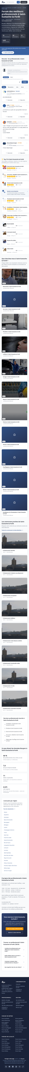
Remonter (10, 100)
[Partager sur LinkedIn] (12, 1066)
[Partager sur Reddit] (16, 1066)
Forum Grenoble (19, 1049)
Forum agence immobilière (5, 1023)
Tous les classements (8, 809)
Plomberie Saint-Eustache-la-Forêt (14, 728)
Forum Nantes (5, 1045)
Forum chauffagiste (6, 1028)
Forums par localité (8, 1036)
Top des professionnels (7, 1005)
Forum (3, 19)
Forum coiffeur (5, 1026)
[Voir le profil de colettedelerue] (4, 91)
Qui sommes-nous (20, 1000)
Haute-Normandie (9, 19)
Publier (25, 82)
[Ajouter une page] (18, 2)
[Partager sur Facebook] (9, 1066)
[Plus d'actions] (27, 91)
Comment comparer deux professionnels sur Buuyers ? (12, 962)
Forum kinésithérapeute (21, 1028)
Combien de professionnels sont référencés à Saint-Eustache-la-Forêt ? (12, 950)
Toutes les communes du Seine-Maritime (11, 530)
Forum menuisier (19, 1026)
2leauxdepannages (12, 143)
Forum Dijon (18, 1051)
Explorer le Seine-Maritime (14, 932)
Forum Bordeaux (6, 1043)
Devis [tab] (22, 87)
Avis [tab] (17, 87)
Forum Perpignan (19, 1045)
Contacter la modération (19, 990)
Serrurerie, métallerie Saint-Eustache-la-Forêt (15, 735)
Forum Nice (4, 1041)
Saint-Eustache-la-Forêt (6, 20)
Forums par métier (7, 1016)
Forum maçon (18, 1024)
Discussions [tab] (10, 87)
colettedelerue (11, 91)
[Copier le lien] (23, 1066)
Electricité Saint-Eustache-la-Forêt (14, 731)
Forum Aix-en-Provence (20, 1039)
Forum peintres (19, 1018)
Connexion (23, 2)
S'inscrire (18, 984)
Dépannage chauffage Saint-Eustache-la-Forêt (15, 740)
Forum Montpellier (6, 1047)
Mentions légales (20, 1005)
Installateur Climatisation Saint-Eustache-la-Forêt (13, 724)
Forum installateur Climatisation (19, 1021)
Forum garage (5, 1029)
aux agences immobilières (16, 93)
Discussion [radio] (6, 77)
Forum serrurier (19, 1029)
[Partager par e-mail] (19, 1066)
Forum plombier (5, 1018)
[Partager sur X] (6, 1066)
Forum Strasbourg (6, 1049)
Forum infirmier (5, 1031)
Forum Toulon (18, 1041)
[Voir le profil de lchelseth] (4, 122)
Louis (8, 105)
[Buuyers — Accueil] (3, 2)
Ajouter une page (6, 1000)
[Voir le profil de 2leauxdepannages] (4, 143)
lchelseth (9, 121)
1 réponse (26, 114)
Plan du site (18, 1007)
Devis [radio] (11, 77)
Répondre (22, 100)
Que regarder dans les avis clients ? (13, 967)
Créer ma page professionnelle (14, 928)
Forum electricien (6, 1020)
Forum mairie (18, 1031)
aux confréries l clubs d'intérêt (15, 106)
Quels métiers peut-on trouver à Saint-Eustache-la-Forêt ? (12, 956)
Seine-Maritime (17, 19)
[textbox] (17, 72)
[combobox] (11, 2)
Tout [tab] (4, 87)
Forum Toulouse (5, 1039)
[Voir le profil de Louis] (4, 105)
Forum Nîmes (5, 1051)
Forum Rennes (18, 1047)
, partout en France (21, 123)
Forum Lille (18, 1043)
